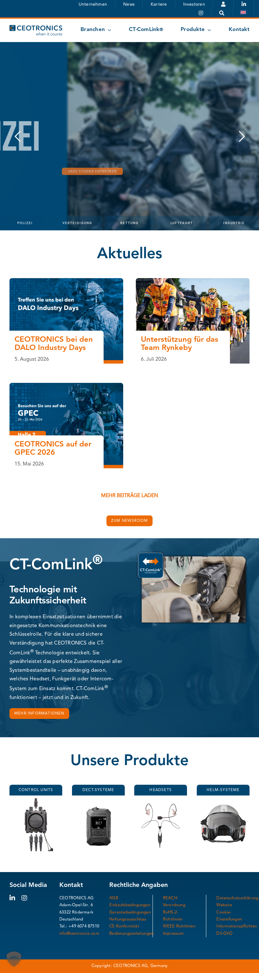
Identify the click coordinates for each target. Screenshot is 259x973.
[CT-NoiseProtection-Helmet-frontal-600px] (223, 800)
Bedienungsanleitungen (131, 934)
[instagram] (24, 898)
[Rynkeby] (193, 280)
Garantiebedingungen (130, 912)
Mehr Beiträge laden (129, 495)
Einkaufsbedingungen (129, 905)
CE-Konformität (124, 926)
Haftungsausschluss (128, 919)
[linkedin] (12, 898)
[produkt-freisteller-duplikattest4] (35, 800)
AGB (113, 898)
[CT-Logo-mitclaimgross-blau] (35, 27)
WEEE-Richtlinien (179, 926)
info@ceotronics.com (79, 934)
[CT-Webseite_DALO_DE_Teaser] (66, 280)
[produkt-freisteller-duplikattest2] (98, 800)
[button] (14, 959)
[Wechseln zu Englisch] (243, 13)
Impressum (173, 934)
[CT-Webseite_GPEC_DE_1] (66, 385)
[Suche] (221, 13)
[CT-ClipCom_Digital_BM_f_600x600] (160, 800)
